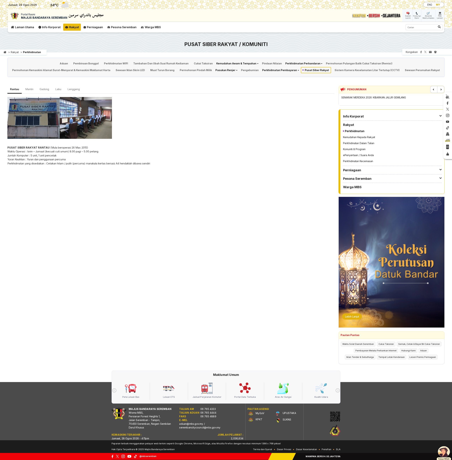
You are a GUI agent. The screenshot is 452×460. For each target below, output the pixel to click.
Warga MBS (153, 27)
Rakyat (74, 27)
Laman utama (5, 52)
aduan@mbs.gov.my (191, 423)
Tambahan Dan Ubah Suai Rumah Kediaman (161, 63)
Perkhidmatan (354, 131)
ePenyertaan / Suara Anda (358, 155)
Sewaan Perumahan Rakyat (422, 70)
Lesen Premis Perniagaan (422, 357)
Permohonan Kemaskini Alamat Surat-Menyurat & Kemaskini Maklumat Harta (61, 70)
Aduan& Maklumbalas (428, 17)
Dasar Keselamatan (306, 449)
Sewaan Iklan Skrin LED (130, 70)
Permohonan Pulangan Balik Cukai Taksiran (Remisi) (359, 63)
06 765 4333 (208, 408)
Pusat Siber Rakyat (317, 70)
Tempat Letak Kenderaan (391, 357)
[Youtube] (447, 122)
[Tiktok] (447, 128)
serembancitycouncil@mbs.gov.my (199, 427)
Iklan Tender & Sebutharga (360, 357)
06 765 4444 (208, 412)
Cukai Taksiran (203, 63)
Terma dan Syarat (262, 449)
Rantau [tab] (14, 89)
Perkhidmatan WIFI (116, 63)
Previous (433, 89)
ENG (429, 4)
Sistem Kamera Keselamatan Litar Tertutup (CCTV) (367, 70)
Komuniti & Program (354, 149)
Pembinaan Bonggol (86, 63)
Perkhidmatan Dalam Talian (358, 143)
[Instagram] (447, 115)
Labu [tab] (58, 89)
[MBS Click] (447, 140)
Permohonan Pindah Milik (196, 70)
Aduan (64, 63)
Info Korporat (51, 27)
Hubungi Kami (417, 17)
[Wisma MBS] (447, 134)
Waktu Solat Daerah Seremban (358, 344)
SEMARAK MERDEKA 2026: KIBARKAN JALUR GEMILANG (373, 97)
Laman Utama (24, 27)
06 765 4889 (208, 416)
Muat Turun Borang (162, 70)
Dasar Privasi (284, 449)
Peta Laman (440, 17)
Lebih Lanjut (352, 316)
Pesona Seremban (123, 27)
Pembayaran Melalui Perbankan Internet (376, 350)
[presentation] (114, 390)
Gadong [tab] (44, 89)
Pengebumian (250, 70)
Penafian (326, 449)
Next (440, 89)
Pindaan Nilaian (272, 63)
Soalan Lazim (408, 17)
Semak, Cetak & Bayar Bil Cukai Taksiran (419, 344)
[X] (447, 109)
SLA (338, 449)
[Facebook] (447, 103)
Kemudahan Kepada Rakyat (359, 137)
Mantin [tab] (29, 89)
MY (438, 4)
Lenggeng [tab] (73, 89)
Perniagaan (95, 27)
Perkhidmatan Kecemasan (358, 161)
